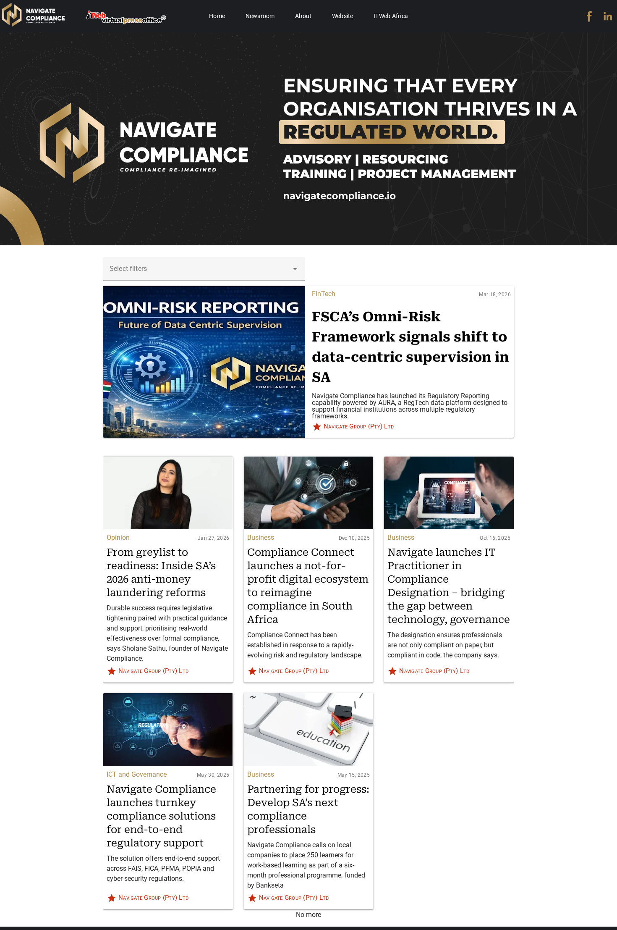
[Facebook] (589, 16)
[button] (295, 269)
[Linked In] (607, 16)
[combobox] (204, 269)
